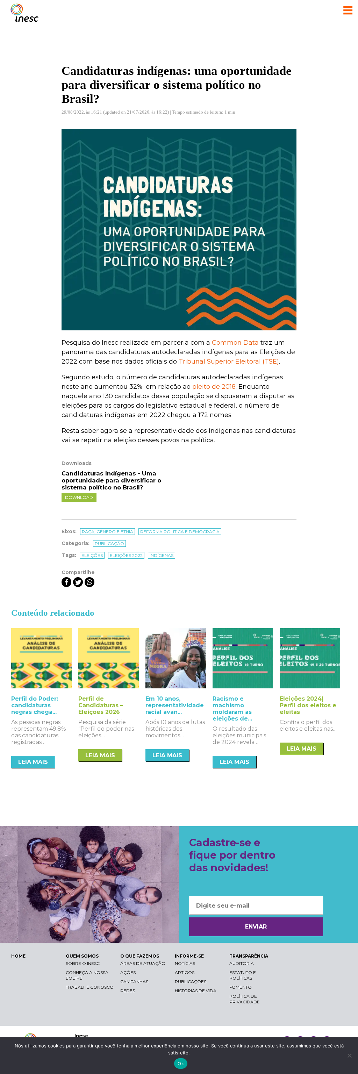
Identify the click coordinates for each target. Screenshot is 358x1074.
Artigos (184, 972)
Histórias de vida (195, 990)
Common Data (236, 342)
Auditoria (241, 963)
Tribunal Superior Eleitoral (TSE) (229, 361)
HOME (18, 956)
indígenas (161, 555)
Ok (181, 1063)
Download (79, 497)
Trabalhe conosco (90, 987)
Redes (127, 990)
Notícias (185, 963)
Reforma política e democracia (180, 531)
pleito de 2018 (214, 387)
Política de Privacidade (244, 999)
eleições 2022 (126, 555)
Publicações (190, 981)
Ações (128, 972)
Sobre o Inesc (83, 963)
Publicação (109, 543)
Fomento (240, 987)
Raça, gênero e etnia (107, 531)
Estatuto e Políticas (242, 975)
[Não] (349, 1055)
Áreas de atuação (142, 963)
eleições (92, 555)
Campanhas (134, 981)
